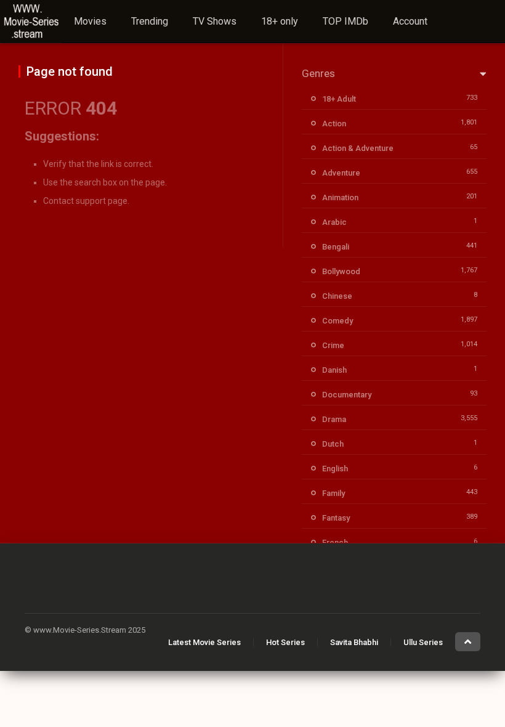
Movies (90, 21)
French (335, 542)
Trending (149, 21)
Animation (340, 197)
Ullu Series (423, 642)
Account (410, 21)
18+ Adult (339, 99)
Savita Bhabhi (354, 642)
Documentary (346, 394)
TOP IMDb (345, 21)
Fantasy (336, 517)
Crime (333, 345)
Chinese (337, 296)
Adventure (341, 172)
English (335, 468)
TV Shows (214, 21)
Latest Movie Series (204, 642)
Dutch (333, 444)
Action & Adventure (358, 148)
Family (333, 493)
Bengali (335, 246)
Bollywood (341, 271)
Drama (334, 419)
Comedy (337, 320)
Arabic (334, 222)
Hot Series (285, 642)
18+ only (279, 21)
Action (334, 123)
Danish (334, 370)
